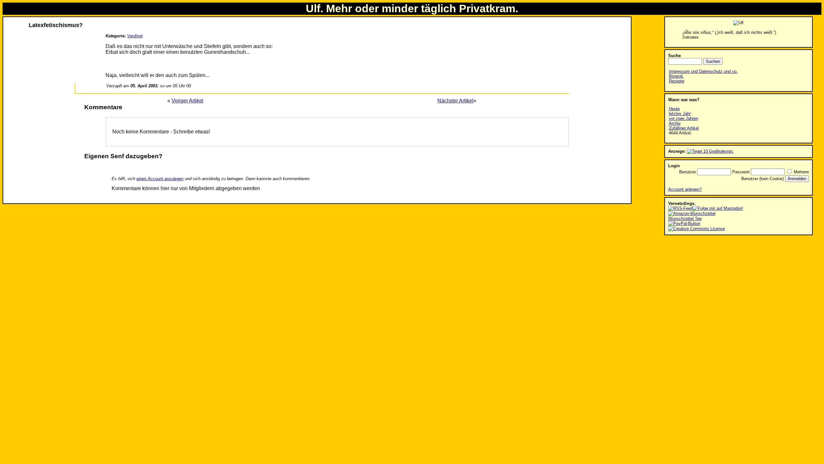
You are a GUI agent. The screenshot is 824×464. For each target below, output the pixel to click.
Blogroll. (676, 76)
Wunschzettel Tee (685, 218)
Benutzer (687, 171)
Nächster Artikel (455, 100)
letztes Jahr (680, 113)
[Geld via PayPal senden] (684, 223)
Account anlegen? (685, 189)
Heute (674, 108)
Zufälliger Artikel (684, 128)
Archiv (675, 123)
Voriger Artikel (187, 100)
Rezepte (676, 81)
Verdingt (135, 36)
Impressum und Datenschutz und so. (703, 71)
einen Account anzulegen (159, 178)
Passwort (741, 171)
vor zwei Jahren (683, 118)
